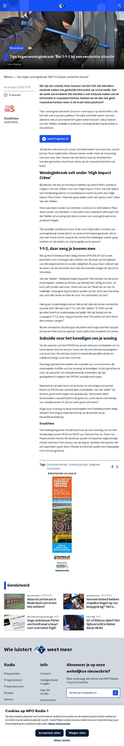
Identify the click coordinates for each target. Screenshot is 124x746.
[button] (5, 6)
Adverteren (48, 700)
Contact (45, 673)
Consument (53, 468)
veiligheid (94, 464)
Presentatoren (14, 686)
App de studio (45, 692)
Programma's (13, 680)
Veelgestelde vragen (49, 682)
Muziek (9, 693)
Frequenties (12, 673)
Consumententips (57, 464)
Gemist (8, 699)
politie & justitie (78, 464)
